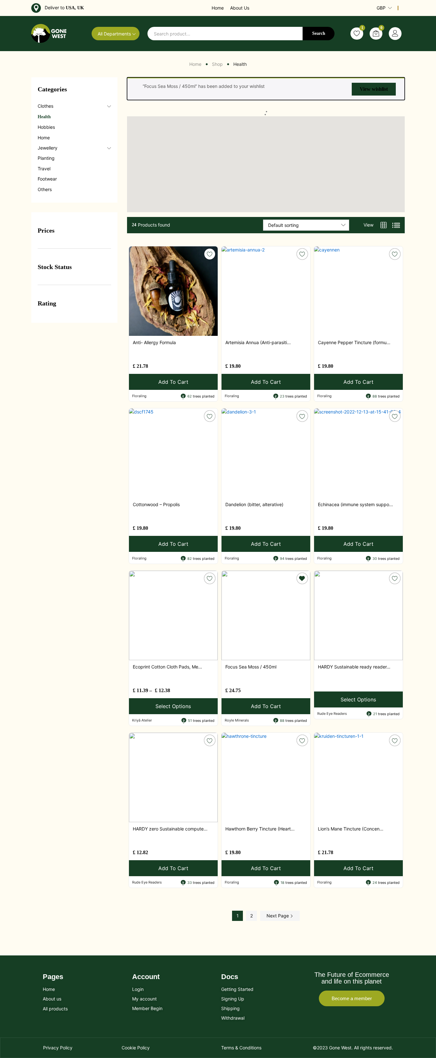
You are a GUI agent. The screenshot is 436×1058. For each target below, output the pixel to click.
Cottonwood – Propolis (156, 504)
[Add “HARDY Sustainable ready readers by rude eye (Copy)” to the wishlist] (394, 578)
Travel (44, 168)
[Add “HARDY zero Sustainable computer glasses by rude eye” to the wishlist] (209, 740)
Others (45, 189)
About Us (239, 8)
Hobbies (46, 127)
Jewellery (47, 148)
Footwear (47, 178)
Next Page (278, 915)
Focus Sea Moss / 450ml (250, 666)
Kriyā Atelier (142, 720)
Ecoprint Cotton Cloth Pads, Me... (167, 666)
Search (318, 33)
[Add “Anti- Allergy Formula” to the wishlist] (209, 254)
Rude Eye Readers (332, 713)
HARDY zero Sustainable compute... (170, 828)
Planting (46, 158)
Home (218, 8)
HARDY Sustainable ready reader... (354, 666)
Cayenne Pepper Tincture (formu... (354, 342)
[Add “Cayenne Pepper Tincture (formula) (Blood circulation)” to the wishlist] (394, 254)
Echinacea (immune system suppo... (355, 504)
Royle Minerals (237, 720)
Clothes (45, 106)
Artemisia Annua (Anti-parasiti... (258, 342)
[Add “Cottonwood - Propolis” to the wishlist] (209, 416)
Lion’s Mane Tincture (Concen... (350, 828)
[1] (357, 33)
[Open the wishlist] (302, 578)
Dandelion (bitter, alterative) (254, 504)
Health (44, 116)
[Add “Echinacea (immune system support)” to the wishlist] (394, 416)
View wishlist (374, 89)
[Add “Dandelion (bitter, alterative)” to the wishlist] (302, 416)
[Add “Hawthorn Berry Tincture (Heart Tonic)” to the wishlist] (302, 740)
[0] (376, 33)
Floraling (139, 396)
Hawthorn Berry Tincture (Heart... (260, 828)
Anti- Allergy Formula (154, 342)
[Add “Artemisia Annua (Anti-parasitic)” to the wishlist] (302, 254)
